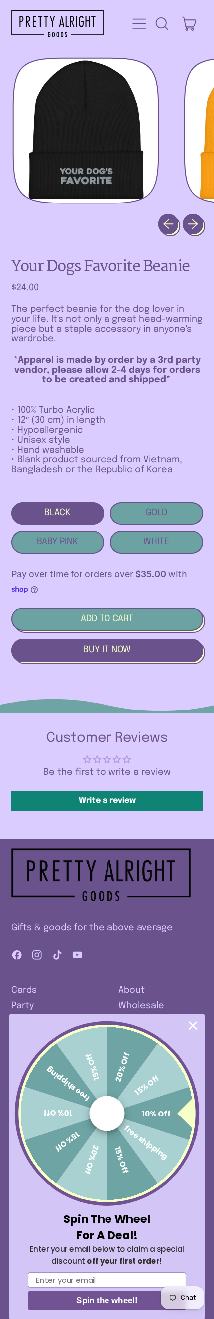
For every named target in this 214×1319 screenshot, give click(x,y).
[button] (162, 24)
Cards (24, 990)
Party (22, 1005)
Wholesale (141, 1005)
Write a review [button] (107, 800)
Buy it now (107, 649)
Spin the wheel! (106, 1300)
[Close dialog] (193, 1025)
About (131, 990)
